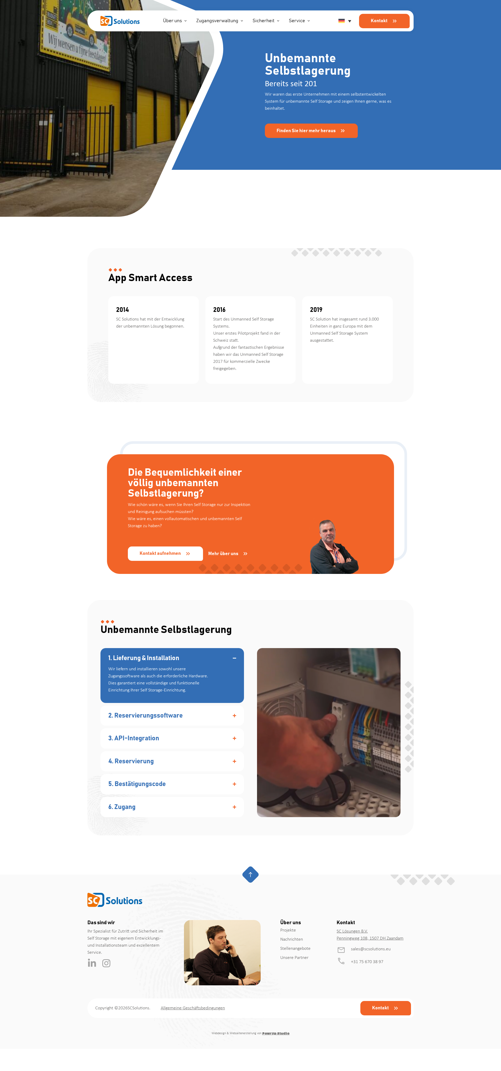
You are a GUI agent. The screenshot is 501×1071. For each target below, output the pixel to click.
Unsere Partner (294, 957)
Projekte (288, 930)
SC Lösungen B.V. (352, 931)
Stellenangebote (295, 948)
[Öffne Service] (308, 21)
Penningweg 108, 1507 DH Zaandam (370, 938)
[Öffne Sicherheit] (278, 21)
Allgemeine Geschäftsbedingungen (193, 1008)
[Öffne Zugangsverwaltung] (242, 21)
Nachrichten (291, 939)
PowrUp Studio (276, 1033)
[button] (344, 21)
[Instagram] (106, 963)
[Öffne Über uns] (185, 21)
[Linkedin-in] (92, 963)
